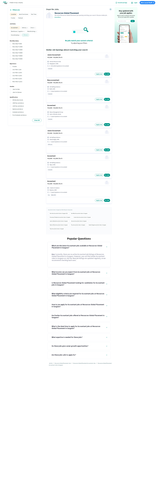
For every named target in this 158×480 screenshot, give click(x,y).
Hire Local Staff (146, 3)
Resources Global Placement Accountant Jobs (84, 363)
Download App (122, 3)
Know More (58, 17)
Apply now (99, 74)
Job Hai (50, 363)
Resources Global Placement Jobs (63, 363)
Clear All (37, 120)
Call (108, 74)
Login (135, 2)
